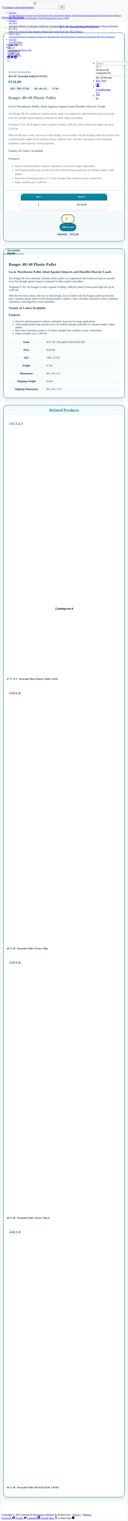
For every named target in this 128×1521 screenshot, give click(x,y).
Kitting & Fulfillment (74, 15)
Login (11, 42)
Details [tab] (11, 253)
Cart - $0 (13, 45)
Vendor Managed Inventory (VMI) (53, 18)
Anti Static (13, 26)
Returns (87, 1514)
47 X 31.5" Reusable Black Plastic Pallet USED (32, 679)
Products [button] (13, 21)
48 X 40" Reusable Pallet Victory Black (28, 1218)
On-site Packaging (29, 18)
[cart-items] (98, 95)
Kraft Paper (90, 26)
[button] (98, 86)
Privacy (77, 1514)
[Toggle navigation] (62, 7)
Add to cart (68, 227)
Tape (67, 31)
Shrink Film (47, 31)
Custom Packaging (17, 15)
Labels (99, 26)
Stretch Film (58, 31)
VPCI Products (76, 31)
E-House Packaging (56, 15)
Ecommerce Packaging (36, 37)
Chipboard (43, 26)
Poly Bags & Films (23, 31)
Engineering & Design (36, 15)
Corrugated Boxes (57, 26)
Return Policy (15, 55)
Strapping (37, 31)
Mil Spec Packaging (106, 37)
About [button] (11, 47)
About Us (13, 50)
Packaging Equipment (86, 37)
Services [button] (12, 13)
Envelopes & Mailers (75, 26)
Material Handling (110, 26)
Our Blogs (22, 50)
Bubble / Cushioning (28, 26)
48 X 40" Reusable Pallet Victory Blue (27, 948)
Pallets (12, 31)
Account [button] (12, 39)
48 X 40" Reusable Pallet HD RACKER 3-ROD (32, 1487)
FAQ (30, 50)
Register (18, 42)
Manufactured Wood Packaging (99, 15)
